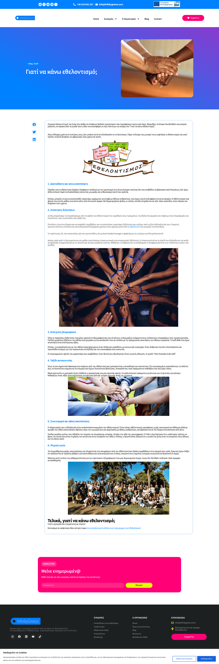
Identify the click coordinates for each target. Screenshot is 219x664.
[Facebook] (40, 4)
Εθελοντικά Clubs (101, 630)
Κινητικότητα (99, 633)
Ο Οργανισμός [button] (129, 19)
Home (96, 19)
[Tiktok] (39, 636)
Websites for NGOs (140, 637)
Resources (136, 633)
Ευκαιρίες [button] (108, 19)
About (134, 623)
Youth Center (99, 626)
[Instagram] (44, 4)
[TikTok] (56, 4)
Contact (158, 19)
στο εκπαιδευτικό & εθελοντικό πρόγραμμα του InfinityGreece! (113, 528)
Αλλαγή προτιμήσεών (184, 659)
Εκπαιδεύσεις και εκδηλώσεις (106, 623)
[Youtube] (48, 4)
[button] (34, 124)
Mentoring (98, 637)
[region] (109, 656)
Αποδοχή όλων (206, 659)
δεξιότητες (135, 226)
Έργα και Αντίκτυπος (141, 626)
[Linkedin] (52, 4)
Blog (146, 19)
